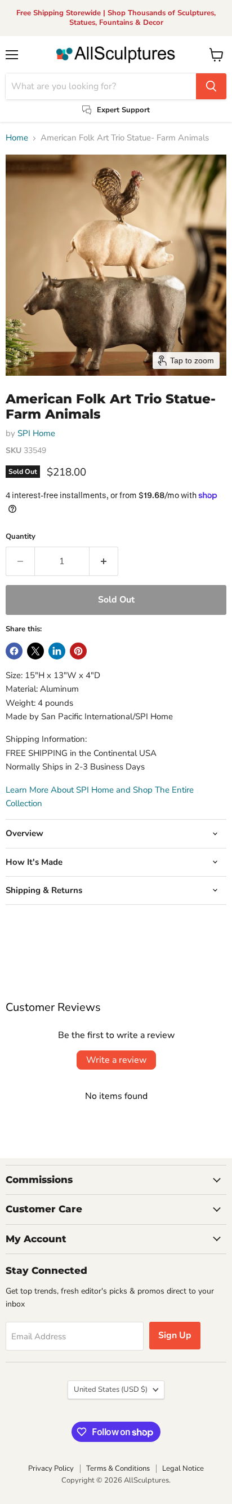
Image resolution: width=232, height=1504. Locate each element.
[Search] (211, 86)
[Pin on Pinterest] (78, 651)
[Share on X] (35, 651)
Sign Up (174, 1335)
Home (17, 138)
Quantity (20, 537)
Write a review (116, 1060)
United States (111, 1389)
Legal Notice (183, 1468)
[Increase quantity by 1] (104, 561)
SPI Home (36, 433)
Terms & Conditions (118, 1468)
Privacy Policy (51, 1468)
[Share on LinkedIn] (56, 651)
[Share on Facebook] (14, 651)
